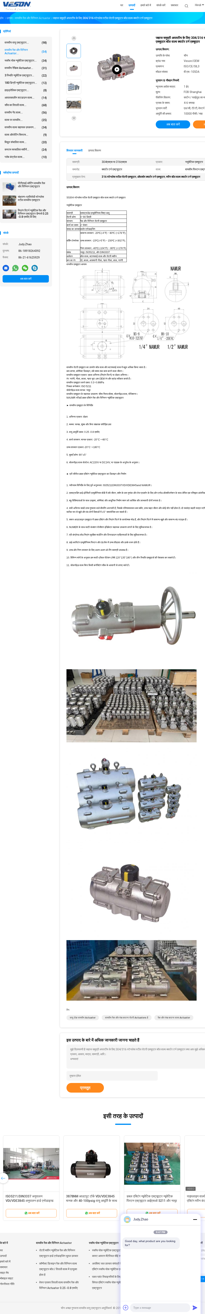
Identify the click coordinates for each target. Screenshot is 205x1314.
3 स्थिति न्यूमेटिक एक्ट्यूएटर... (26, 75)
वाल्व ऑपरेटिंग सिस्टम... (26, 134)
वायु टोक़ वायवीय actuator (82, 1017)
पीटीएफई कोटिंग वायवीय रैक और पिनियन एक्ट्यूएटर (31, 185)
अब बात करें (25, 278)
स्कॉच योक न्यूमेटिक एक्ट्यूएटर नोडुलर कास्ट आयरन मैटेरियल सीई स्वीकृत (110, 1253)
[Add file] (126, 1307)
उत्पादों (3, 1255)
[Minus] (195, 1219)
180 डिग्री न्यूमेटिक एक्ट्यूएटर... (26, 83)
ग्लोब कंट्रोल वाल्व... (26, 157)
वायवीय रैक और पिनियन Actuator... (26, 51)
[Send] (195, 1307)
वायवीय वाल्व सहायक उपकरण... (26, 127)
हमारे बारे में (5, 1261)
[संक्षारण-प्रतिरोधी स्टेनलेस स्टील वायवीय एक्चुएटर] (9, 200)
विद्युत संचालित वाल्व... (26, 142)
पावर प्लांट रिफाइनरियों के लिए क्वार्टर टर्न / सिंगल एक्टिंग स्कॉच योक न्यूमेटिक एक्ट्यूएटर (112, 1282)
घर (1, 1250)
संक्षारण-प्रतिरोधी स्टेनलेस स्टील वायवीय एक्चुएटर (31, 198)
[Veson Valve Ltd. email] (6, 268)
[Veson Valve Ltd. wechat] (25, 268)
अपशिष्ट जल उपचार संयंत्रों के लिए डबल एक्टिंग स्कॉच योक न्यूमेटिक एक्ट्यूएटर (112, 1266)
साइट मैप (4, 1272)
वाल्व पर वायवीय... (26, 120)
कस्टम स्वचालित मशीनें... (26, 149)
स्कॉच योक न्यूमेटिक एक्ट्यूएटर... (26, 60)
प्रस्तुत (85, 1087)
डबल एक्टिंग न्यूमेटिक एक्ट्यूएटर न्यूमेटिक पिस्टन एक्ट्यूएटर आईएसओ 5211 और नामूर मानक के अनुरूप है (152, 1200)
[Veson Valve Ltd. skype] (34, 268)
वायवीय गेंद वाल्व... (26, 112)
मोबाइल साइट (6, 1278)
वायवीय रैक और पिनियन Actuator (54, 1242)
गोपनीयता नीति (7, 1284)
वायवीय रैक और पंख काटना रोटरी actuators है (126, 1017)
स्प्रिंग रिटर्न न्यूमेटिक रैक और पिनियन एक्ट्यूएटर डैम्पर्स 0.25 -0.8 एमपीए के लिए (33, 213)
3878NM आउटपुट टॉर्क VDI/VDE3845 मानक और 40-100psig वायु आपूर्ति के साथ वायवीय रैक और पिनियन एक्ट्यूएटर (91, 1200)
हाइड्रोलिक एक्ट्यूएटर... (26, 90)
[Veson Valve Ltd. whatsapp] (15, 268)
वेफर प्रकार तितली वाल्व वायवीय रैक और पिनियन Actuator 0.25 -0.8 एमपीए (59, 1285)
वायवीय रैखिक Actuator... (26, 68)
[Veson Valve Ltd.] (17, 6)
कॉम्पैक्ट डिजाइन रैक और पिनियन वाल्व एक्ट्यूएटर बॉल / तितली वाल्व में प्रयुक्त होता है (58, 1269)
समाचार (3, 1267)
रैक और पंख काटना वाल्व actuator (174, 1017)
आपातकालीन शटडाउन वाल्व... (26, 97)
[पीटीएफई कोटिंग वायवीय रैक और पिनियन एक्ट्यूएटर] (9, 187)
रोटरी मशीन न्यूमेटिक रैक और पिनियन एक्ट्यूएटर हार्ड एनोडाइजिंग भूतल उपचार (58, 1253)
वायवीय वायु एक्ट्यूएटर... (26, 42)
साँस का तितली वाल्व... (26, 105)
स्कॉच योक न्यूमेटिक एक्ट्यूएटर (104, 1242)
